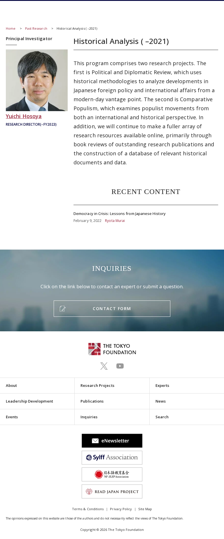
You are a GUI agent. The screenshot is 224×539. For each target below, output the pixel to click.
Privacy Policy (121, 509)
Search (162, 416)
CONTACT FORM (112, 308)
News (160, 401)
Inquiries (88, 416)
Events (12, 416)
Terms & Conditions (88, 509)
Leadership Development (29, 401)
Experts (162, 385)
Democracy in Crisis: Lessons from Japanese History (146, 214)
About (11, 385)
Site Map (145, 509)
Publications (92, 401)
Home (10, 28)
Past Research (36, 28)
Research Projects (97, 385)
